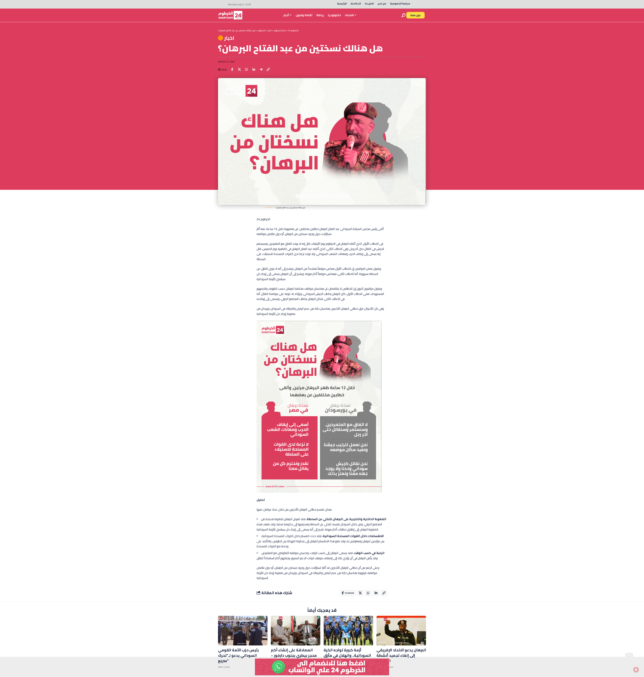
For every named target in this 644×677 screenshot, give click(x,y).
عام (221, 642)
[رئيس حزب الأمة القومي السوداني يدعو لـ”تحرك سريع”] (242, 630)
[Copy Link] (268, 69)
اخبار (229, 37)
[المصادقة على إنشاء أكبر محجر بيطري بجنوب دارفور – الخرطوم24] (295, 630)
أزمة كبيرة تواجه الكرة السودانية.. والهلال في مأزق (347, 652)
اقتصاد (276, 642)
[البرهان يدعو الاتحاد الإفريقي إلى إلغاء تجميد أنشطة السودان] (401, 630)
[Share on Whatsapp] (246, 69)
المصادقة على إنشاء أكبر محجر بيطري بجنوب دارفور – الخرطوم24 (294, 655)
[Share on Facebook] (232, 69)
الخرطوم (285, 642)
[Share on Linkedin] (253, 69)
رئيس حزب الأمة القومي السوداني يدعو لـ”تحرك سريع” (238, 655)
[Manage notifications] (636, 669)
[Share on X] (239, 69)
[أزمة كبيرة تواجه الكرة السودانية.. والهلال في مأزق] (348, 630)
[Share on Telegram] (261, 69)
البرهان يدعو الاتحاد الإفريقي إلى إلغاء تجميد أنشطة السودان (401, 655)
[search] (403, 15)
